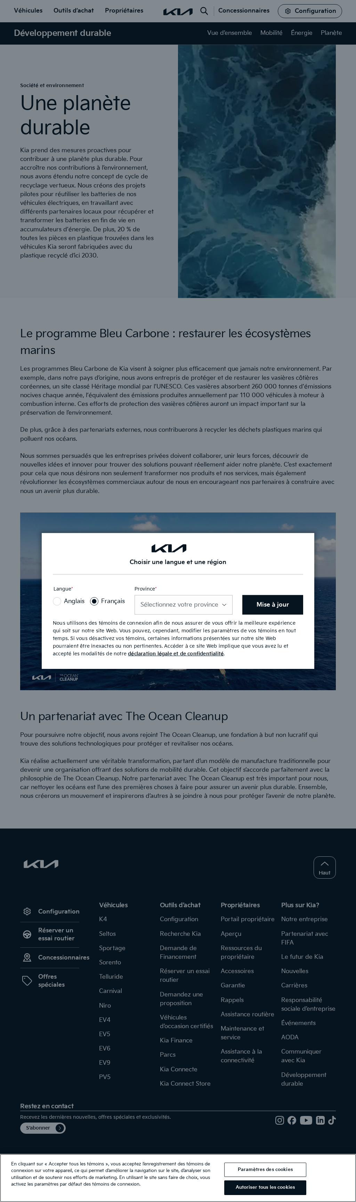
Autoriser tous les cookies (265, 1187)
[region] (178, 1178)
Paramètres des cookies (265, 1169)
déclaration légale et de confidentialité (176, 654)
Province (146, 589)
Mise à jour (273, 604)
